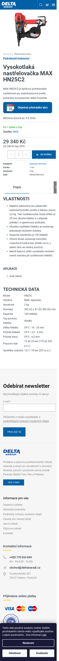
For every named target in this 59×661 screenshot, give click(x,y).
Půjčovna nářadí (12, 528)
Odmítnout (15, 653)
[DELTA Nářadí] (11, 452)
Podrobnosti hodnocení (16, 58)
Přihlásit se (14, 432)
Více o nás (13, 482)
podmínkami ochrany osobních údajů (26, 421)
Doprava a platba (12, 504)
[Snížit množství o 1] (11, 154)
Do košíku (46, 154)
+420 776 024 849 (20, 557)
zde (44, 634)
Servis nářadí (10, 523)
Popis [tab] (17, 187)
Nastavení (28, 642)
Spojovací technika (38, 164)
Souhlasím (42, 653)
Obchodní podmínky (14, 509)
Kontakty (8, 533)
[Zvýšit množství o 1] (26, 154)
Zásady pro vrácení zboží (17, 519)
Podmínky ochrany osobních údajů (22, 514)
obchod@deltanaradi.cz (24, 567)
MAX (15, 131)
